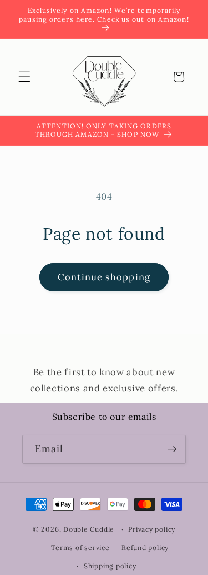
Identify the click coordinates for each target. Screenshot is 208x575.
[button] (24, 76)
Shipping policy (110, 566)
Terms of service (80, 547)
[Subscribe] (172, 449)
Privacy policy (151, 529)
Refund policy (145, 547)
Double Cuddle (88, 529)
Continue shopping (104, 277)
